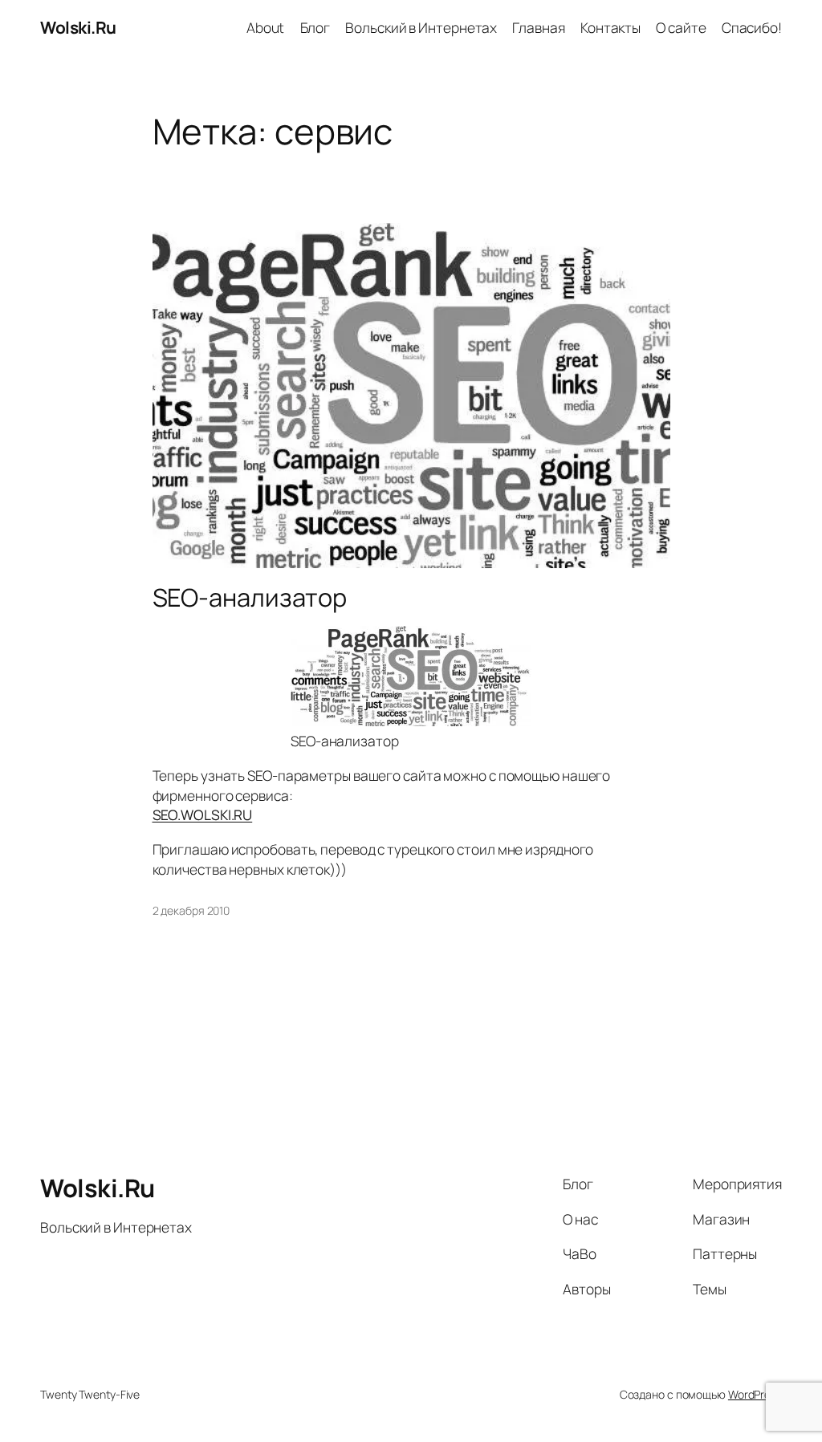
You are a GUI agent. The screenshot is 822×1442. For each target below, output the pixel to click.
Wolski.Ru (78, 27)
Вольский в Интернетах (421, 27)
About (265, 27)
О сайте (681, 27)
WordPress (755, 1394)
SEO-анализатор (250, 597)
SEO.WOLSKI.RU (203, 814)
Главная (538, 27)
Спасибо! (752, 27)
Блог (315, 27)
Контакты (610, 27)
